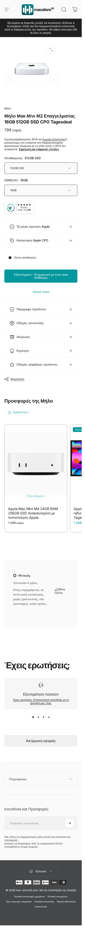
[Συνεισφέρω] (69, 823)
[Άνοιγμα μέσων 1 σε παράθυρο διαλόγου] (51, 49)
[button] (25, 609)
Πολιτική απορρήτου (58, 896)
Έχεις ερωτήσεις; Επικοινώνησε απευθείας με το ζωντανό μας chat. (41, 701)
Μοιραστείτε (17, 379)
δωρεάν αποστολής (53, 139)
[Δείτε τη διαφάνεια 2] (38, 717)
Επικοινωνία (41, 906)
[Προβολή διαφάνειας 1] (33, 717)
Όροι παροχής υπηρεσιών (19, 901)
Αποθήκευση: (22, 158)
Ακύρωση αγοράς (41, 741)
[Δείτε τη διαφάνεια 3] (43, 717)
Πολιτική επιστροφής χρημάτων (29, 896)
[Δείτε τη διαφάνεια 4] (48, 717)
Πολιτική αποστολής (44, 901)
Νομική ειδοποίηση (66, 901)
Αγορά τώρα (40, 291)
